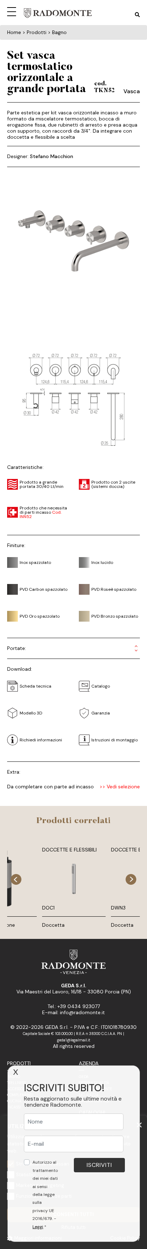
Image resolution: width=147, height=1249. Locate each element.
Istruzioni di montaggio (114, 740)
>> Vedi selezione (120, 787)
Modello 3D (31, 713)
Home (14, 32)
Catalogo (100, 686)
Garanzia (100, 713)
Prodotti (19, 1063)
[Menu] (13, 11)
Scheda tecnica (35, 686)
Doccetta (53, 925)
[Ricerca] (137, 15)
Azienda (88, 1063)
